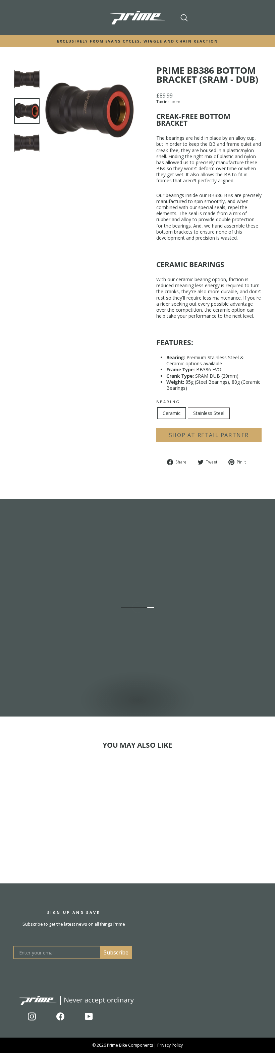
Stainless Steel (208, 413)
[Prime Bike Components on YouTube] (89, 1016)
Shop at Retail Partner (209, 435)
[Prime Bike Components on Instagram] (32, 1016)
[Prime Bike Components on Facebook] (60, 1016)
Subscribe (116, 952)
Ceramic (171, 413)
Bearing (168, 401)
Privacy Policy (170, 1045)
